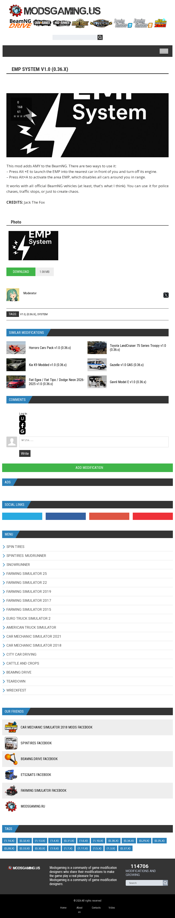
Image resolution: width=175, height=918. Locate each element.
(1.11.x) (83, 848)
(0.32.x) (25, 840)
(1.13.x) (40, 840)
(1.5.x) (97, 848)
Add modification (89, 468)
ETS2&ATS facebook (36, 775)
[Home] (87, 26)
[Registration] (118, 38)
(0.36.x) (31, 314)
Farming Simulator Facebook (43, 791)
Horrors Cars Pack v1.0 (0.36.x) (50, 348)
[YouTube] (153, 516)
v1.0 (22, 314)
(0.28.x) (9, 848)
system (42, 314)
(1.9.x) (54, 848)
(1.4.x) (54, 840)
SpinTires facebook (36, 743)
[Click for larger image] (33, 245)
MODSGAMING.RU (33, 806)
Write (25, 454)
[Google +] (109, 516)
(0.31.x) (69, 840)
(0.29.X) (144, 840)
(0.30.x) (40, 848)
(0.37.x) (125, 848)
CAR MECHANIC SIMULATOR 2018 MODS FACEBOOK (56, 727)
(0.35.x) (160, 840)
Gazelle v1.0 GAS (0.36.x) (127, 365)
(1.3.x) (111, 848)
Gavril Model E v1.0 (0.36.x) (128, 382)
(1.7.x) (68, 848)
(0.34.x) (129, 840)
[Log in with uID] (22, 418)
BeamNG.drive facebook (39, 759)
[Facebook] (66, 516)
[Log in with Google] (22, 431)
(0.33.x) (25, 848)
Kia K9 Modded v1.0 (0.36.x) (48, 365)
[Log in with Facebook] (22, 425)
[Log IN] (108, 38)
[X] (166, 295)
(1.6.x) (83, 840)
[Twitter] (22, 516)
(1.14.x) (9, 840)
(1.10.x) (98, 840)
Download (21, 272)
